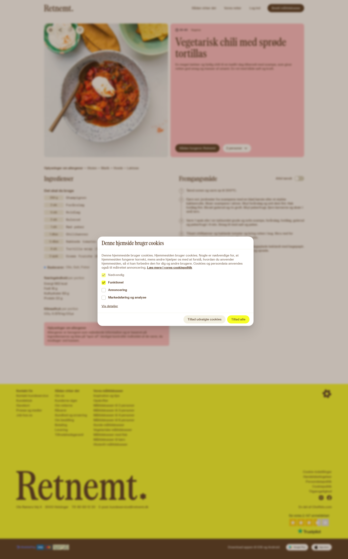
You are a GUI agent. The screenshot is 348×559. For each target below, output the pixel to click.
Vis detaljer (110, 306)
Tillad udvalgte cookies (204, 319)
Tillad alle (238, 319)
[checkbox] (104, 275)
